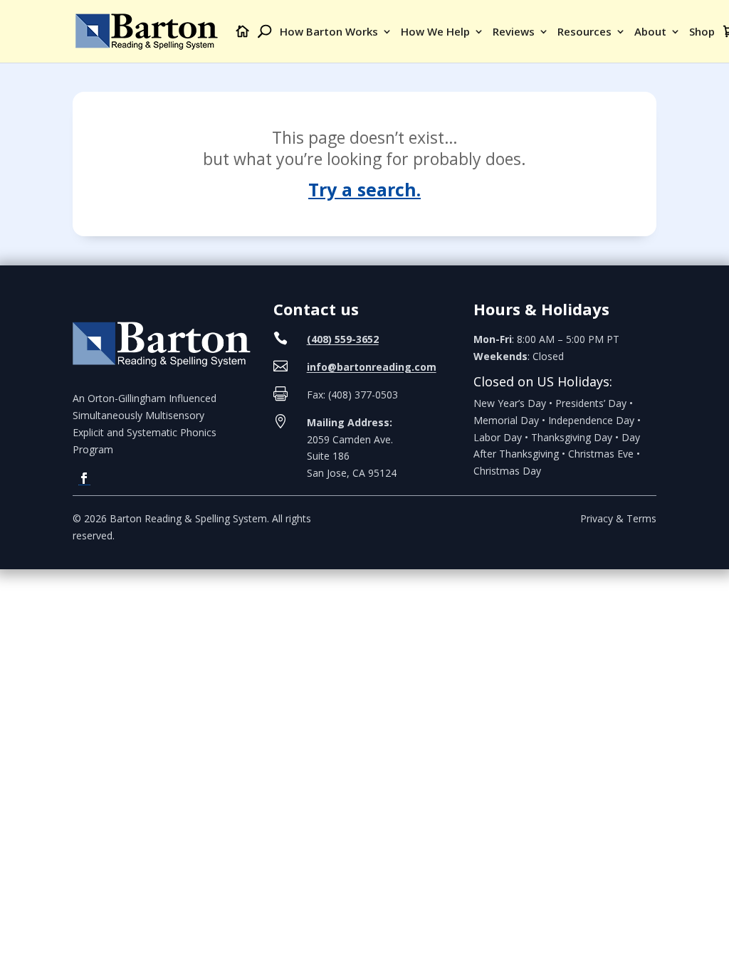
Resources (584, 32)
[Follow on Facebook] (84, 478)
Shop (702, 32)
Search (264, 44)
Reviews (514, 32)
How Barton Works (329, 32)
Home (242, 44)
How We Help (435, 32)
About (650, 32)
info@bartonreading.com (371, 367)
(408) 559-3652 (343, 339)
